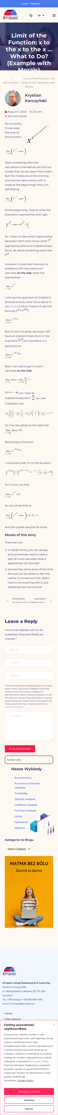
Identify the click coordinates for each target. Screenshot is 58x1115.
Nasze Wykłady (26, 769)
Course (14, 306)
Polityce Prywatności (14, 707)
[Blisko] (54, 1024)
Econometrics (23, 777)
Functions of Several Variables (27, 785)
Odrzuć (29, 1108)
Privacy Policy (26, 1080)
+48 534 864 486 (32, 999)
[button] (54, 15)
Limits (18, 816)
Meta (44, 1061)
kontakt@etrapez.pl (22, 1003)
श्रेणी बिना (17, 78)
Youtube (36, 1061)
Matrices (20, 827)
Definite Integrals (25, 799)
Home (7, 78)
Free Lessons (13, 1018)
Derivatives (21, 822)
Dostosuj (29, 1100)
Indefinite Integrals (26, 804)
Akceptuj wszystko (29, 1091)
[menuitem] (41, 15)
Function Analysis (25, 810)
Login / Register (31, 3)
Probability (21, 793)
